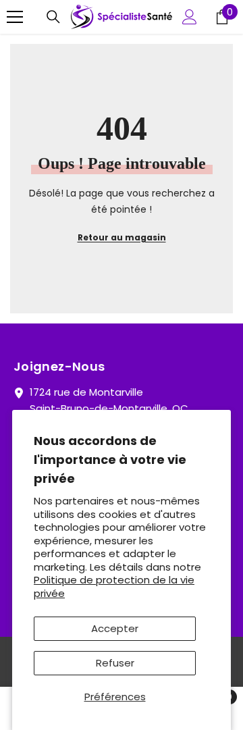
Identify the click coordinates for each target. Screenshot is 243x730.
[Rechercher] (53, 17)
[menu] (15, 17)
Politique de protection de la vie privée (114, 586)
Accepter (114, 628)
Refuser (115, 663)
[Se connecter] (189, 16)
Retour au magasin (122, 237)
